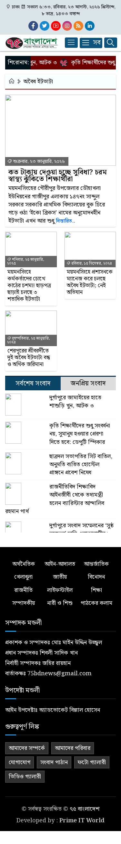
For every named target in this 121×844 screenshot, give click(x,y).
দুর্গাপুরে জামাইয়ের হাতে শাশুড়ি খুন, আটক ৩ (75, 402)
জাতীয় (60, 577)
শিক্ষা (96, 590)
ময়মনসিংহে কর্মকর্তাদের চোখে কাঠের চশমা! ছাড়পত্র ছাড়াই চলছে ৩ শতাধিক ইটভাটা (29, 286)
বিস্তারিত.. (65, 221)
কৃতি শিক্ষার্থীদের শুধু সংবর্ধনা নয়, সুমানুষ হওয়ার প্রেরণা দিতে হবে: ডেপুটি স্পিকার (79, 434)
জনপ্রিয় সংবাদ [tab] (88, 383)
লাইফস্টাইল (60, 590)
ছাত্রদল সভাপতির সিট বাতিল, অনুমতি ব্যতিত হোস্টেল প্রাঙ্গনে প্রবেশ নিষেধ (80, 464)
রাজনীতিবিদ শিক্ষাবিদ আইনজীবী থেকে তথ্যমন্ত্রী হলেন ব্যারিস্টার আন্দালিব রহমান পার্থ (54, 499)
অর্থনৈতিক (23, 564)
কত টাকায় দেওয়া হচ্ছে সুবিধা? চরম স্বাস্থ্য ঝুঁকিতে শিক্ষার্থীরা (57, 176)
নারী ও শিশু (60, 603)
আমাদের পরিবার (72, 748)
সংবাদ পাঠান (54, 762)
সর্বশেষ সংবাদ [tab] (32, 383)
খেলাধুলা (23, 577)
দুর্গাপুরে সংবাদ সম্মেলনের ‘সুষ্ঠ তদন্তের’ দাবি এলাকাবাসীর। (81, 530)
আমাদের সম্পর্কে (27, 748)
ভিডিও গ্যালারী (25, 776)
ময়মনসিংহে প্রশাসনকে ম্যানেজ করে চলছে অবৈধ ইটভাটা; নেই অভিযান (90, 282)
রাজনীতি (23, 590)
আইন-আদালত (60, 564)
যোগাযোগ (19, 762)
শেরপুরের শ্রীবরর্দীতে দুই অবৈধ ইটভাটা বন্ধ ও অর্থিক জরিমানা (28, 358)
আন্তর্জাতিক (96, 564)
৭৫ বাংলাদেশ (84, 809)
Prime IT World (82, 821)
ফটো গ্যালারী (92, 762)
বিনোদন (96, 577)
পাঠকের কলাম (96, 603)
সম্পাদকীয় (23, 603)
